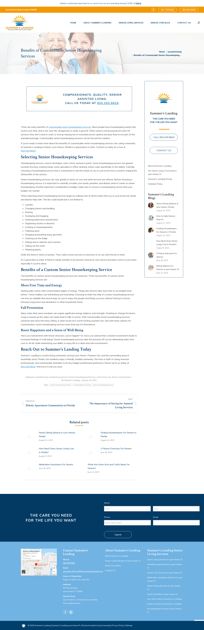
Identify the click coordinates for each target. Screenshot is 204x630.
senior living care (103, 377)
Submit (118, 534)
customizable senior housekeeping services (70, 127)
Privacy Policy (118, 625)
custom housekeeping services (60, 385)
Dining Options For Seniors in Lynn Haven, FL (167, 268)
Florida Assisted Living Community (96, 625)
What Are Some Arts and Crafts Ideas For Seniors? (109, 466)
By (71, 380)
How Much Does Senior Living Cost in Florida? (56, 450)
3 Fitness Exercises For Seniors (116, 448)
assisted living (42, 377)
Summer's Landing (43, 625)
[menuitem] (73, 23)
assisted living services (58, 377)
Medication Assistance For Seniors (56, 464)
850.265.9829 (108, 103)
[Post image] (28, 437)
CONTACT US (164, 150)
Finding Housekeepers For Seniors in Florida (118, 434)
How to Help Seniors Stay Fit (165, 218)
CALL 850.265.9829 (163, 137)
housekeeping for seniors (81, 385)
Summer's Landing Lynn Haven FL (66, 625)
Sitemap (128, 625)
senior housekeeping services (103, 385)
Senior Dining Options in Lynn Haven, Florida (57, 434)
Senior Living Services (121, 377)
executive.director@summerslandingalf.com (83, 571)
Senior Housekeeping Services (82, 377)
